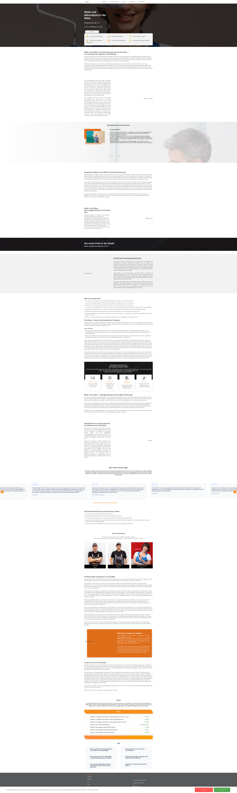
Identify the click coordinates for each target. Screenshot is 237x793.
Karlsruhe (89, 779)
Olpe (88, 782)
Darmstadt (89, 776)
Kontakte (132, 1)
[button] (110, 156)
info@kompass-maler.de (139, 780)
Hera (88, 784)
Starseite (104, 1)
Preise (123, 1)
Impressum (141, 1)
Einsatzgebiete (114, 1)
